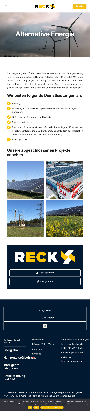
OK (30, 407)
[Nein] (87, 405)
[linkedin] (45, 326)
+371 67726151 (47, 318)
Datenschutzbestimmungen (51, 407)
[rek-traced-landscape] (45, 4)
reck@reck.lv (45, 310)
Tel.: (38, 318)
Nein (36, 407)
